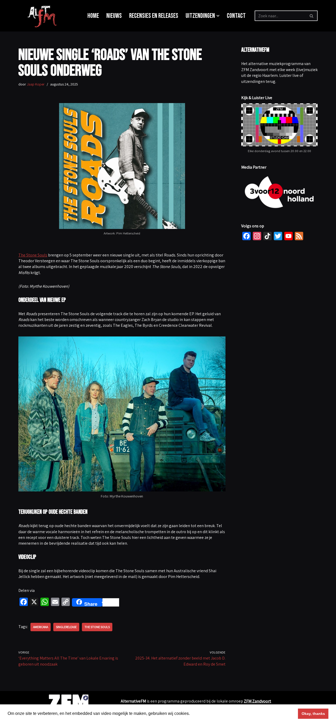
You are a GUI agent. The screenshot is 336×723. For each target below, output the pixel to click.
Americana (40, 627)
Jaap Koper (36, 84)
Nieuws (114, 16)
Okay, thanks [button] (313, 713)
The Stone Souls (32, 255)
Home (93, 16)
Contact (236, 16)
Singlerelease (66, 627)
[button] (218, 16)
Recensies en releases (153, 16)
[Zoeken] (312, 15)
